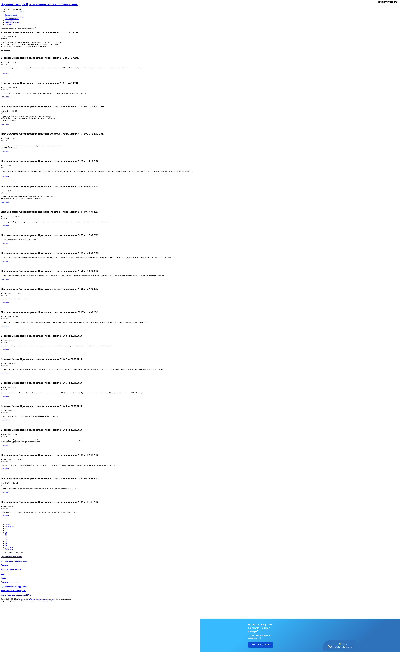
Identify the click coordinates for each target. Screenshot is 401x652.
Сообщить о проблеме (260, 645)
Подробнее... (5, 50)
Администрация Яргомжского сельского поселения (36, 599)
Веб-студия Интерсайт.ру (45, 601)
